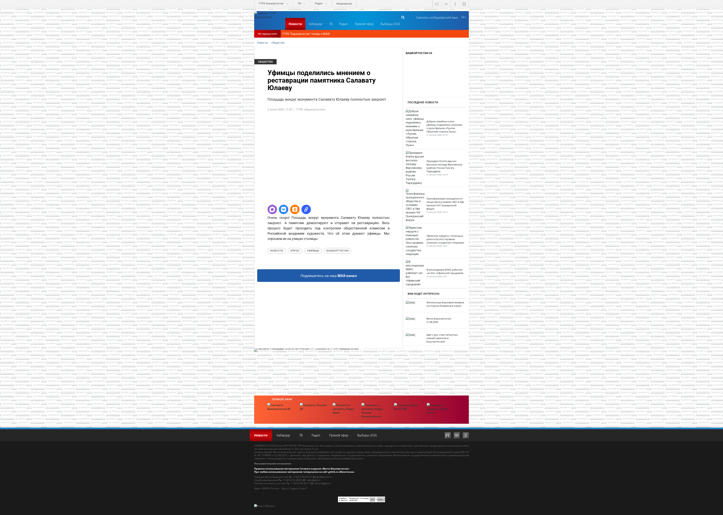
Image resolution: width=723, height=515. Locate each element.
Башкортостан (337, 250)
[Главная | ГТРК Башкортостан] (268, 17)
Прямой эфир (364, 24)
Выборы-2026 (390, 24)
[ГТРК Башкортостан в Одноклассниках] (455, 3)
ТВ (331, 24)
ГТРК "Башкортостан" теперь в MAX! (306, 34)
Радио (343, 24)
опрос (295, 250)
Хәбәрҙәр (315, 24)
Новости (295, 24)
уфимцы (313, 250)
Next (408, 160)
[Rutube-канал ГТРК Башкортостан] (437, 3)
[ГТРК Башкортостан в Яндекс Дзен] (464, 3)
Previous (248, 160)
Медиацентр (344, 3)
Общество (265, 61)
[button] (272, 209)
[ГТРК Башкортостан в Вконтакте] (446, 3)
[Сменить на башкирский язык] (435, 17)
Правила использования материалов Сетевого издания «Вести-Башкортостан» (301, 468)
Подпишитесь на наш (328, 275)
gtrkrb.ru (311, 455)
